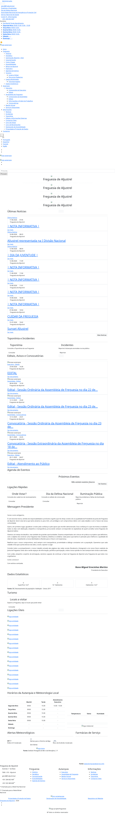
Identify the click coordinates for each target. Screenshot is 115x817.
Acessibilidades (11, 64)
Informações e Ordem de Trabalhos (21, 101)
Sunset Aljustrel (17, 329)
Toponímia (9, 116)
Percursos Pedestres (16, 77)
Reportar (63, 353)
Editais (11, 92)
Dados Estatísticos (12, 84)
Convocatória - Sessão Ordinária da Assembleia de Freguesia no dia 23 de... (54, 425)
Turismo (8, 73)
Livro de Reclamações (13, 125)
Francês (5, 144)
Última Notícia (12, 218)
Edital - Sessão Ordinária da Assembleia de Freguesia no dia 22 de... (52, 390)
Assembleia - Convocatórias (16, 415)
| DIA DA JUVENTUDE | (22, 255)
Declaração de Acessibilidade (15, 127)
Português (6, 140)
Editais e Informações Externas (16, 118)
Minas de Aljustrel (12, 66)
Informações (7, 110)
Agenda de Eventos (12, 71)
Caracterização (11, 60)
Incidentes (9, 114)
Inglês (5, 146)
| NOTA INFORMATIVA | (23, 226)
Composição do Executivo (17, 90)
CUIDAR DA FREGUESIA (22, 316)
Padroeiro (9, 69)
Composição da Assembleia (18, 97)
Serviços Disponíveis (13, 107)
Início (5, 49)
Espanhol (6, 142)
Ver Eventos (102, 484)
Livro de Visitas (11, 123)
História (8, 54)
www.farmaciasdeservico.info (94, 764)
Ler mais (10, 230)
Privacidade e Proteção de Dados (17, 129)
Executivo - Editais (13, 364)
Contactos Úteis (11, 120)
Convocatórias (13, 103)
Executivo (9, 88)
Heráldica (9, 56)
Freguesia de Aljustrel (7, 801)
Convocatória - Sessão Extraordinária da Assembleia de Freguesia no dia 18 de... (55, 445)
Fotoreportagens (14, 82)
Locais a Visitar (14, 75)
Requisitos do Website (95, 798)
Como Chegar (10, 62)
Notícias (8, 112)
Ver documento (12, 377)
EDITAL (12, 373)
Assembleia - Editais (14, 381)
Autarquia (6, 86)
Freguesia (6, 51)
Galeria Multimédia (12, 79)
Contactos (6, 131)
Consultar (12, 353)
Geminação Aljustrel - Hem (15, 58)
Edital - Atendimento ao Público (28, 464)
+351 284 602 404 (8, 19)
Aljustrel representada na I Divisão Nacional (36, 241)
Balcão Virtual (10, 105)
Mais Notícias (101, 335)
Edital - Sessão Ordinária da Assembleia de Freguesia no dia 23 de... (52, 406)
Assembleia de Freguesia (14, 95)
